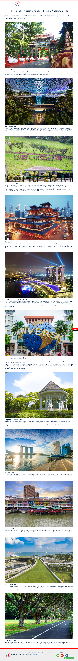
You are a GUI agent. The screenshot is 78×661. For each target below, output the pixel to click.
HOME (23, 3)
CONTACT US (59, 3)
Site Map (36, 652)
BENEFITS (28, 3)
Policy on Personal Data (30, 652)
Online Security (49, 652)
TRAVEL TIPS (48, 3)
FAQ (53, 3)
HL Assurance (34, 654)
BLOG (42, 3)
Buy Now (75, 329)
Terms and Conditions (42, 652)
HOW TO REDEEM (36, 3)
